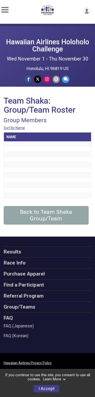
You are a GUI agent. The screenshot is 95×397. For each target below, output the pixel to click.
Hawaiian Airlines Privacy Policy (28, 363)
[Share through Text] (65, 79)
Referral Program (24, 296)
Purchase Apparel (24, 274)
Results (12, 252)
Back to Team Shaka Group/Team (46, 215)
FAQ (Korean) (16, 335)
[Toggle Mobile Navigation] (5, 10)
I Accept (46, 388)
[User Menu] (87, 10)
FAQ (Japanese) (19, 326)
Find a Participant (24, 285)
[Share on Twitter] (37, 79)
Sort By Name (14, 128)
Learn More (52, 379)
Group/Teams (19, 307)
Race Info (15, 263)
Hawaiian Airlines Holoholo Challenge (47, 45)
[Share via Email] (56, 79)
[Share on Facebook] (28, 79)
